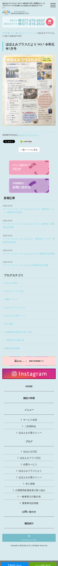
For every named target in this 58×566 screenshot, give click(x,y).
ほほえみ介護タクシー (15, 315)
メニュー (29, 409)
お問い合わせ (29, 511)
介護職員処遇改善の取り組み (18, 332)
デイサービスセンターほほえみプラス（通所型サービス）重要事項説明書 (29, 209)
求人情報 (8, 324)
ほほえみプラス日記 (14, 291)
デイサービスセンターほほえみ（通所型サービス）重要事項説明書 (29, 239)
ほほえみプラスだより (26, 33)
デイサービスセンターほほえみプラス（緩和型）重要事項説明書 (29, 224)
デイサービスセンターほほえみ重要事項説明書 (25, 264)
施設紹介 (29, 523)
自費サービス (10, 299)
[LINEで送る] (26, 141)
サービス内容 (30, 419)
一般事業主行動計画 (14, 340)
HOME (5, 33)
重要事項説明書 (12, 348)
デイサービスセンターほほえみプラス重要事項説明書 (29, 252)
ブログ (12, 33)
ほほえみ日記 (10, 283)
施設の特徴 (29, 398)
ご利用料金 (30, 426)
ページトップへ (29, 539)
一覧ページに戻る (29, 149)
